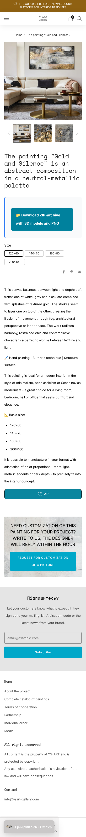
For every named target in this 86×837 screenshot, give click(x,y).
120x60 (14, 253)
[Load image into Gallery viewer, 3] (64, 133)
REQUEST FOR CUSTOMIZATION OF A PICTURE (43, 561)
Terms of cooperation (20, 707)
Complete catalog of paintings (26, 699)
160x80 (54, 253)
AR (46, 494)
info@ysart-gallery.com (21, 799)
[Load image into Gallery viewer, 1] (22, 133)
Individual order (15, 723)
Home (18, 35)
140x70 (34, 253)
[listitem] (43, 6)
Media (8, 731)
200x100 (14, 262)
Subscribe (43, 652)
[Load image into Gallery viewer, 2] (43, 133)
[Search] (79, 18)
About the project (17, 691)
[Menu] (6, 18)
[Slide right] (76, 133)
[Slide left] (10, 133)
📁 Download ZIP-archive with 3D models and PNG (38, 219)
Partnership (12, 715)
